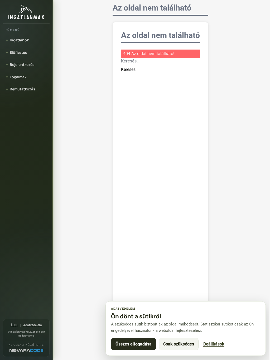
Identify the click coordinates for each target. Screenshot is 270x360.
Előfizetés (18, 52)
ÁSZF (14, 325)
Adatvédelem (32, 325)
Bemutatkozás (22, 88)
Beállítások (213, 344)
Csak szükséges (178, 344)
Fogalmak (18, 76)
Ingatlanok (19, 39)
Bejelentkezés (22, 64)
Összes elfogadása (133, 344)
